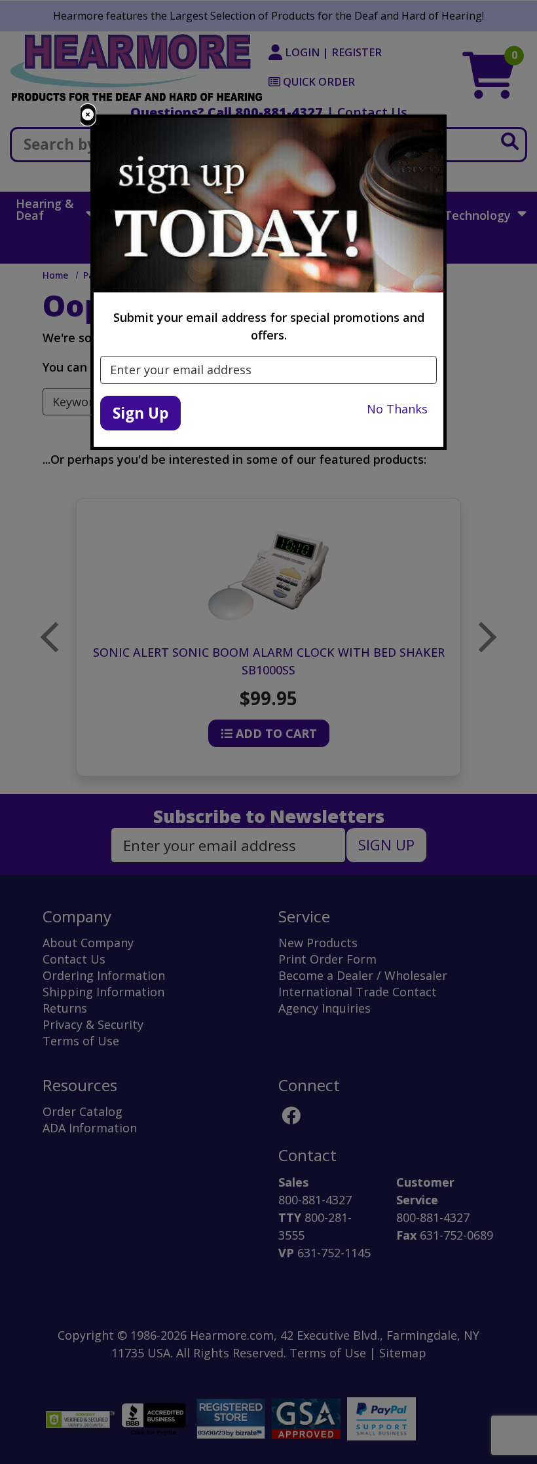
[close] (88, 115)
